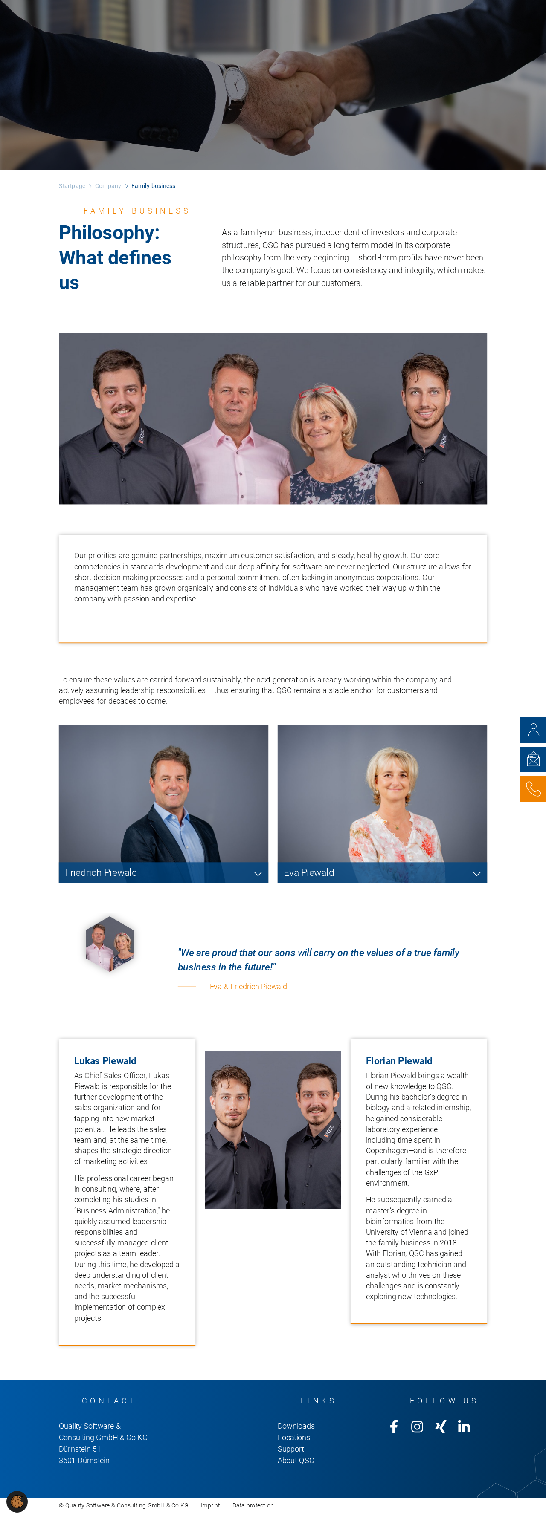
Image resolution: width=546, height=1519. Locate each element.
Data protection (253, 1505)
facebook (394, 1426)
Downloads (296, 1425)
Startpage (72, 186)
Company (108, 186)
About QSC (296, 1460)
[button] (17, 1501)
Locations (294, 1437)
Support (291, 1448)
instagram (417, 1426)
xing (440, 1426)
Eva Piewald (309, 872)
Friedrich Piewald (101, 872)
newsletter (533, 759)
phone (533, 789)
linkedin (464, 1426)
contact (533, 730)
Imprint (210, 1505)
